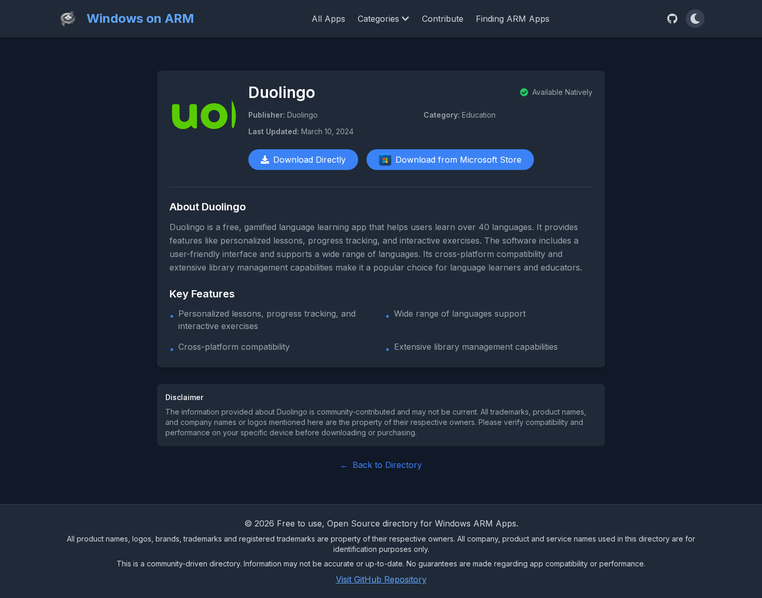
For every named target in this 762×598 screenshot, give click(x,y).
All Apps (328, 18)
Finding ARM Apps (512, 18)
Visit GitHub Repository (381, 579)
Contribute (442, 18)
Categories (378, 18)
